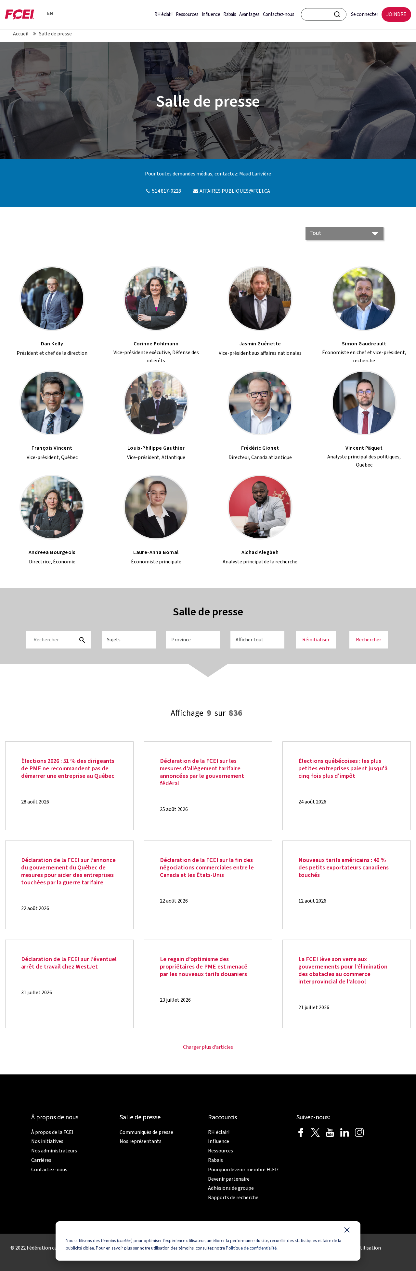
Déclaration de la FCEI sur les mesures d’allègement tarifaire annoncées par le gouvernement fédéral (202, 772)
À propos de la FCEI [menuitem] (52, 1132)
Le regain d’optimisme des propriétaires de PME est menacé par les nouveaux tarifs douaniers (203, 967)
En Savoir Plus (81, 798)
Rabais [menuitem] (229, 14)
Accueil (21, 34)
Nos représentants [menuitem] (141, 1141)
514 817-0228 (166, 191)
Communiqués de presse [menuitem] (146, 1132)
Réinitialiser (316, 639)
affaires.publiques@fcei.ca (235, 191)
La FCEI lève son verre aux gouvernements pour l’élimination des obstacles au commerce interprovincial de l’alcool (342, 970)
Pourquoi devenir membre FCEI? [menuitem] (243, 1169)
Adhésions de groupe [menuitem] (231, 1188)
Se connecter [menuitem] (364, 14)
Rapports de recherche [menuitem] (233, 1197)
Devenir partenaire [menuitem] (229, 1179)
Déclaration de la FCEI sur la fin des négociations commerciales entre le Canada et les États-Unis (207, 867)
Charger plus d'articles (208, 1047)
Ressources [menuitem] (187, 14)
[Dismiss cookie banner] (347, 1231)
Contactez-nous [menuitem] (278, 14)
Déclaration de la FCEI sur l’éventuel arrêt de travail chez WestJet (69, 963)
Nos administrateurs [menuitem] (54, 1150)
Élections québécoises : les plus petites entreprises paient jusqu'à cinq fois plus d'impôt (342, 768)
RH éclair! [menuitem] (163, 14)
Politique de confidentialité (251, 1248)
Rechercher (368, 639)
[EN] (40, 13)
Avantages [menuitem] (249, 14)
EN (48, 13)
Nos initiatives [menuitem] (47, 1141)
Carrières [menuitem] (41, 1160)
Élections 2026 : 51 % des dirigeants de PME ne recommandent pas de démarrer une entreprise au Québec (67, 768)
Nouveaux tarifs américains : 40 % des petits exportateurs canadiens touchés (343, 867)
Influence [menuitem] (211, 14)
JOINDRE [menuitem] (396, 14)
